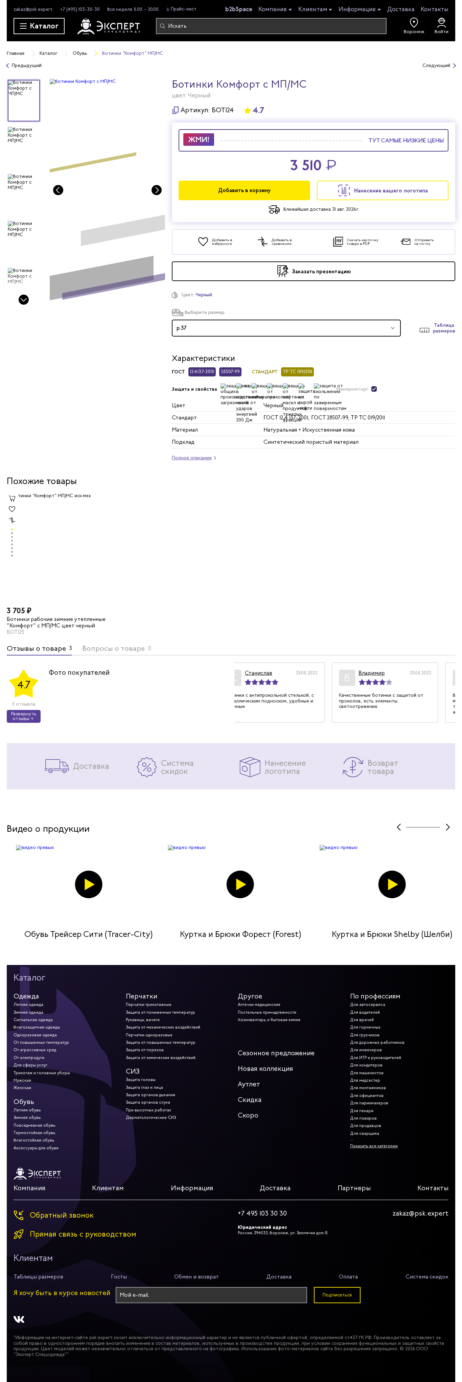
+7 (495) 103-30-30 (80, 9)
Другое (250, 996)
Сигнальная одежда (33, 1019)
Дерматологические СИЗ (151, 1117)
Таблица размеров (444, 328)
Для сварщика (364, 1133)
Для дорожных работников (377, 1042)
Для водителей (365, 1012)
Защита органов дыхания (150, 1095)
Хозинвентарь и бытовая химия (269, 1019)
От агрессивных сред (35, 1050)
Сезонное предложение (276, 1053)
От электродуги (29, 1057)
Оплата (348, 1276)
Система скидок (427, 1276)
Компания (272, 9)
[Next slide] (24, 300)
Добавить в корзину (244, 190)
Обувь (24, 1101)
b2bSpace (238, 9)
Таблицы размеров (38, 1276)
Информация (357, 9)
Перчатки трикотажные (148, 1004)
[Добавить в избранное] (12, 509)
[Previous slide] (58, 190)
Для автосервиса (367, 1004)
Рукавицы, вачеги (143, 1019)
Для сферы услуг (30, 1065)
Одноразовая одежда (35, 1035)
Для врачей (362, 1019)
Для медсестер (365, 1080)
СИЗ (133, 1071)
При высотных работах (148, 1110)
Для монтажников (368, 1087)
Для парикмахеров (369, 1103)
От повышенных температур (41, 1042)
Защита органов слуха (148, 1102)
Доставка (401, 9)
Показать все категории (374, 1146)
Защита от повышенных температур (160, 1042)
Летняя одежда (28, 1004)
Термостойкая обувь (34, 1132)
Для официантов (367, 1095)
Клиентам (312, 9)
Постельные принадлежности (267, 1012)
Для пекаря (361, 1110)
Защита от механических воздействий (163, 1027)
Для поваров (363, 1118)
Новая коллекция (265, 1068)
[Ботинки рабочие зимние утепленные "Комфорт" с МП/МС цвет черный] (59, 548)
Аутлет (249, 1084)
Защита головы (141, 1079)
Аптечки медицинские (259, 1004)
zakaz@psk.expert (33, 9)
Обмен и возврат (196, 1276)
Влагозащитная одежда (37, 1027)
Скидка (249, 1099)
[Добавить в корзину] (12, 498)
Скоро (248, 1115)
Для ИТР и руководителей (375, 1057)
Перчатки (141, 996)
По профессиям (375, 996)
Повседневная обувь (34, 1125)
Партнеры (354, 1188)
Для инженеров (366, 1050)
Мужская (22, 1080)
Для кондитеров (366, 1065)
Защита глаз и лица (144, 1087)
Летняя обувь (27, 1110)
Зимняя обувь (27, 1117)
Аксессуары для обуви (36, 1148)
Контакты (434, 9)
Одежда (26, 996)
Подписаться (337, 1295)
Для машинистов (367, 1073)
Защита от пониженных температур (160, 1012)
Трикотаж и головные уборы (42, 1073)
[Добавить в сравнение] (12, 520)
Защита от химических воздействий (160, 1057)
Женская (22, 1087)
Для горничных (365, 1027)
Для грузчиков (364, 1035)
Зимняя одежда (28, 1012)
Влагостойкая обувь (34, 1140)
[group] (107, 192)
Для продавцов (365, 1125)
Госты (119, 1276)
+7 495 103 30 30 (262, 1213)
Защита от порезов (145, 1050)
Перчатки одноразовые (149, 1035)
